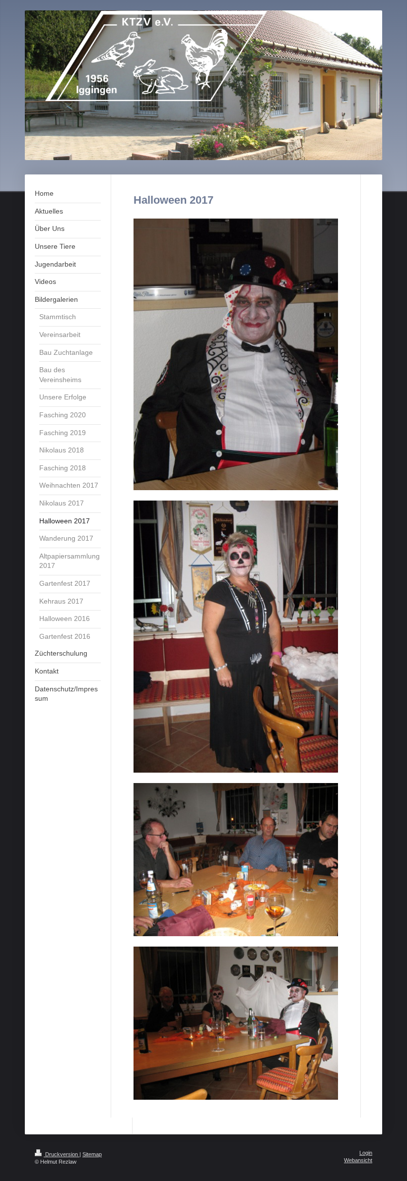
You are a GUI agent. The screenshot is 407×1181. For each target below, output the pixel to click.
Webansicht (358, 1160)
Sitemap (92, 1154)
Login (365, 1153)
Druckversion (61, 1154)
